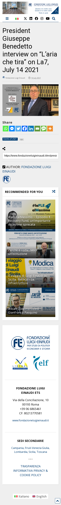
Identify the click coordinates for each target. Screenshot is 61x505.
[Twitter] (18, 128)
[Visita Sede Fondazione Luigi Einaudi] (30, 12)
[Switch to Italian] (17, 20)
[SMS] (44, 128)
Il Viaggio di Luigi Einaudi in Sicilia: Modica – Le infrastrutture (27, 279)
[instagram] (42, 18)
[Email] (37, 128)
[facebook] (36, 18)
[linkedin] (30, 18)
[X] (25, 18)
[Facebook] (24, 128)
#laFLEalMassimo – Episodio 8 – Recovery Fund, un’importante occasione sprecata (30, 220)
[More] (50, 128)
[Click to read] (30, 243)
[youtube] (48, 18)
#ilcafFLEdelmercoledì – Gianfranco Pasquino (25, 310)
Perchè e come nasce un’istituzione (22, 252)
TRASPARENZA (30, 466)
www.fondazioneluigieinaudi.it (30, 420)
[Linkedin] (31, 128)
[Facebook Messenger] (12, 128)
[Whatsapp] (5, 128)
